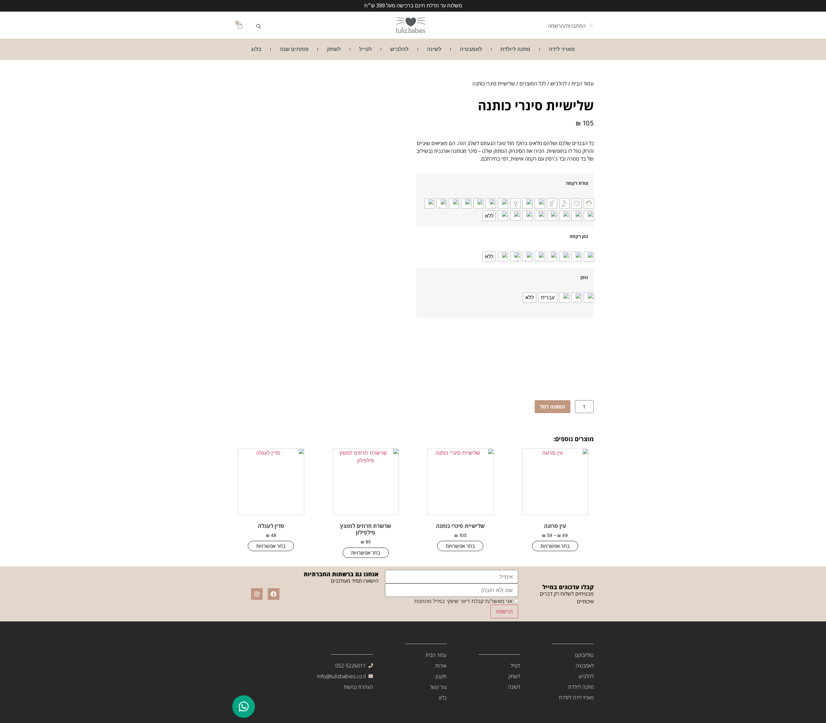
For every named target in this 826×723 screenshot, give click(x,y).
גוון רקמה (578, 236)
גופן (584, 277)
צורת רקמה (577, 183)
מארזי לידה (562, 49)
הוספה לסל (552, 406)
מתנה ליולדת (515, 49)
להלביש (399, 49)
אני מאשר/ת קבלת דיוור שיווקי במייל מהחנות (464, 601)
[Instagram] (257, 594)
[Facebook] (273, 594)
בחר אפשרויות (555, 546)
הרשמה (504, 611)
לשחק (334, 49)
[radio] (589, 203)
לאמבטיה (471, 49)
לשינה (434, 49)
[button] (258, 26)
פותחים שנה (294, 49)
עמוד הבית (582, 83)
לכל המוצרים (532, 83)
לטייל (365, 49)
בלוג (256, 49)
